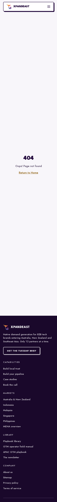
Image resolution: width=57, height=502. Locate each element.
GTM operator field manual (18, 446)
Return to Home (28, 173)
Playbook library (12, 441)
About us (8, 472)
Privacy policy (10, 483)
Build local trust (11, 368)
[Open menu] (49, 6)
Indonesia (8, 405)
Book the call (10, 385)
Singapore (8, 415)
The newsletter (11, 457)
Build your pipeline (13, 374)
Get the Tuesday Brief (21, 351)
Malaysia (7, 410)
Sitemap (7, 477)
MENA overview (12, 426)
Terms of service (12, 488)
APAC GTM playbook (14, 452)
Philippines (9, 421)
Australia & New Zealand (16, 399)
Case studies (10, 379)
